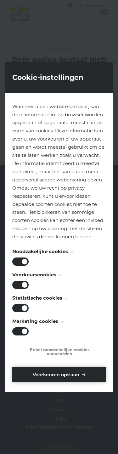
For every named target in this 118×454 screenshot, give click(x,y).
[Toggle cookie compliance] (20, 285)
